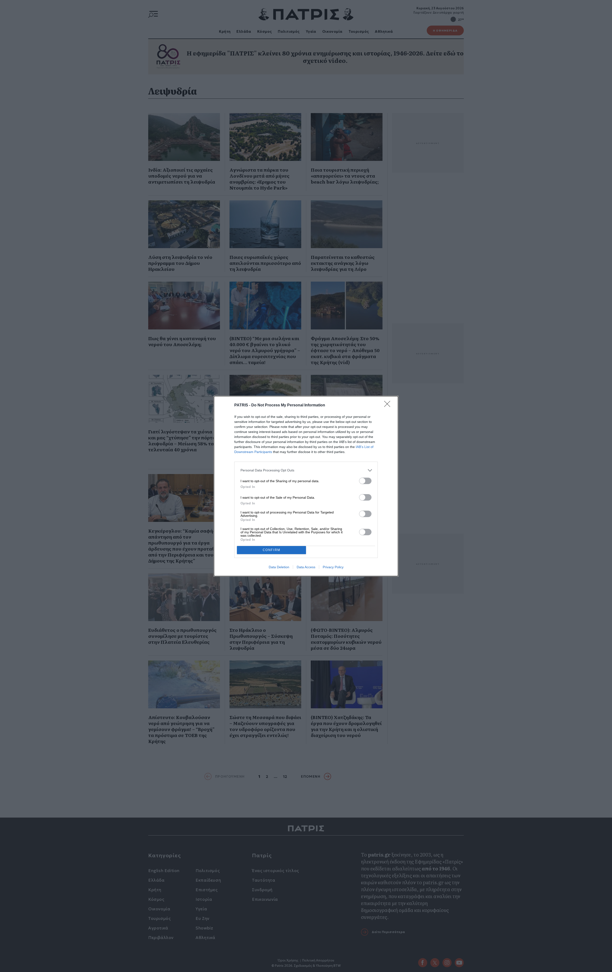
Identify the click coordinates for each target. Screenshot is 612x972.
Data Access (306, 567)
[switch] (365, 481)
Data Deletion (279, 567)
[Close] (388, 405)
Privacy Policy (333, 567)
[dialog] (306, 486)
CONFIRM (271, 550)
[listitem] (306, 470)
